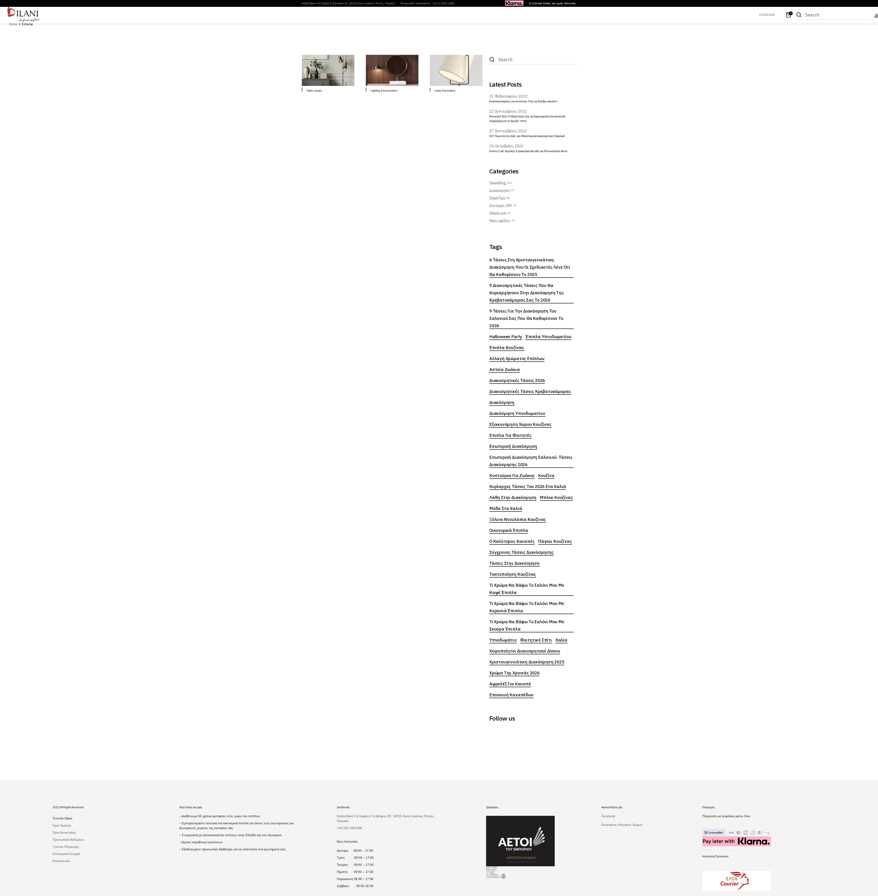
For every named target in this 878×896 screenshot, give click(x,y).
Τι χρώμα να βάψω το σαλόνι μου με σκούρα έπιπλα (526, 625)
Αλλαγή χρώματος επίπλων (517, 358)
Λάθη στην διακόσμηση (512, 497)
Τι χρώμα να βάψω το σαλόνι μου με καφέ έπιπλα (526, 588)
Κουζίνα (546, 475)
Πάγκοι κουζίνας (555, 541)
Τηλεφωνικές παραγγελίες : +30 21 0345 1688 (427, 3)
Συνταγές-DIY (500, 205)
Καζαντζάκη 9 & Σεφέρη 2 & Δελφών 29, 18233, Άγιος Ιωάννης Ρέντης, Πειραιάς (348, 3)
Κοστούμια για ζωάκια (512, 475)
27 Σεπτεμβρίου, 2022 (508, 131)
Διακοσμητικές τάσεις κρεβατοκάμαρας (530, 391)
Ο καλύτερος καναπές (512, 541)
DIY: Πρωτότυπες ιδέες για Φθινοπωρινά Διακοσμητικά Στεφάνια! (527, 136)
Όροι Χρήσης (62, 825)
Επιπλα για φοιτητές (510, 435)
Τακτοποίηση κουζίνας (512, 574)
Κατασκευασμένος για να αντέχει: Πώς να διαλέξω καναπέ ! (523, 101)
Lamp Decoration (444, 90)
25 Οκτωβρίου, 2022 (506, 146)
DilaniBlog (497, 183)
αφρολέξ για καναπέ (510, 684)
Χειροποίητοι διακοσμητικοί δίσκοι (524, 651)
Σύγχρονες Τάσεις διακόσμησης (521, 552)
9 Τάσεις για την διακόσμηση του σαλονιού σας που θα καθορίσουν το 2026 (526, 318)
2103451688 (767, 14)
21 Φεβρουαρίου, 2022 (508, 96)
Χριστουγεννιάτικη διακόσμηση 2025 (526, 662)
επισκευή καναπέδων (511, 694)
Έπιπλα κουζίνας (506, 347)
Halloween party (505, 336)
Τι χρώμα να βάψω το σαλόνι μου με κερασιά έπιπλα (526, 607)
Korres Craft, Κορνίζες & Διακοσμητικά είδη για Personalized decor (528, 151)
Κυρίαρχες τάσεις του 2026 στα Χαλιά (527, 486)
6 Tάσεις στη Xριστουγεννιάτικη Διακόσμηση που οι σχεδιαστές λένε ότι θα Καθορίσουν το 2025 (529, 267)
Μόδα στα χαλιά (505, 508)
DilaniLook (497, 213)
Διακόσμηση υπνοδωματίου (517, 413)
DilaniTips (497, 198)
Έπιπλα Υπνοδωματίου (548, 336)
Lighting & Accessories (383, 90)
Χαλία (561, 640)
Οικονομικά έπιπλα (508, 530)
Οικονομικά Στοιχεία (66, 854)
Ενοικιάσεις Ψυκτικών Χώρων (621, 825)
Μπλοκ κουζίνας (556, 497)
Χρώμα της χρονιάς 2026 (514, 673)
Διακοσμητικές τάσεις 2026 (517, 380)
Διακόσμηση (499, 190)
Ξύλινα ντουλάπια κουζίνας (517, 519)
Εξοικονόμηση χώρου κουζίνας (520, 424)
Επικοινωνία (61, 861)
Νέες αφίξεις (499, 220)
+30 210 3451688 (349, 828)
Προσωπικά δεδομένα (68, 839)
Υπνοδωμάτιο (503, 640)
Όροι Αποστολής (64, 832)
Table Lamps (314, 90)
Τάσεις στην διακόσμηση (514, 563)
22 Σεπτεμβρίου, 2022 (508, 111)
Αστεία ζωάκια (504, 369)
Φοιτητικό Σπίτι (536, 640)
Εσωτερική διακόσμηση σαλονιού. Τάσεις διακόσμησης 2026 (531, 460)
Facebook (608, 816)
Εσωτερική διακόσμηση (513, 446)
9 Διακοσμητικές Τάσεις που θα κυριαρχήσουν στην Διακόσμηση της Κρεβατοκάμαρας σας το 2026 (526, 293)
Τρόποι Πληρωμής (66, 846)
